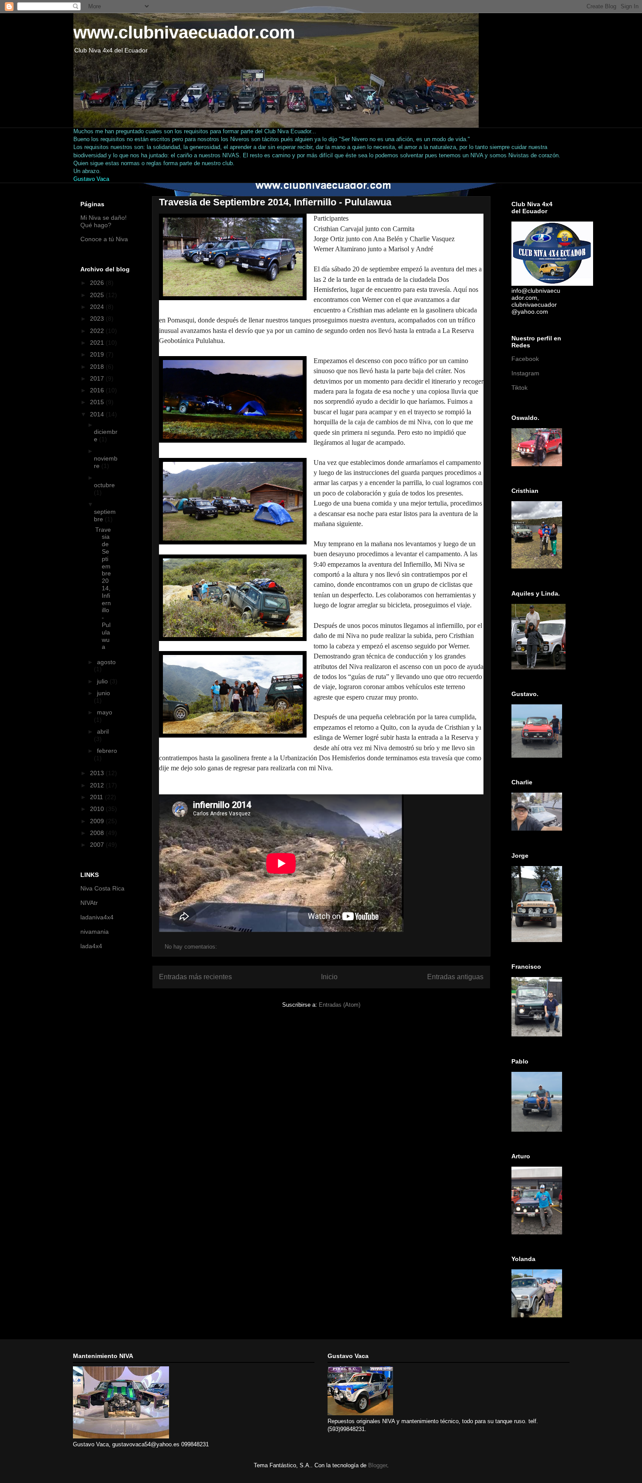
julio (103, 681)
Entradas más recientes (195, 977)
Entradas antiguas (455, 977)
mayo (104, 712)
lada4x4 (91, 945)
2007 (98, 844)
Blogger (377, 1465)
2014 (98, 414)
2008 (98, 832)
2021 (98, 342)
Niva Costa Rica (102, 888)
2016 (98, 390)
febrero (107, 750)
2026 (98, 282)
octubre (104, 485)
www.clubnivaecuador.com (184, 32)
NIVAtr (89, 902)
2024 (98, 306)
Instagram (525, 373)
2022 (98, 330)
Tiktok (519, 387)
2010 (98, 808)
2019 (98, 354)
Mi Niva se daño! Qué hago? (103, 221)
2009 (98, 821)
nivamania (94, 931)
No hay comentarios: (192, 946)
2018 (98, 366)
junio (103, 693)
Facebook (525, 358)
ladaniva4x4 (97, 917)
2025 (98, 294)
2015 (98, 401)
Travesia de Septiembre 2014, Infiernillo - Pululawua (275, 202)
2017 (98, 378)
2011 (97, 796)
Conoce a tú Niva (104, 239)
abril (103, 731)
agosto (106, 661)
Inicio (329, 977)
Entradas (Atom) (339, 1004)
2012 (98, 785)
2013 (98, 772)
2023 (98, 318)
